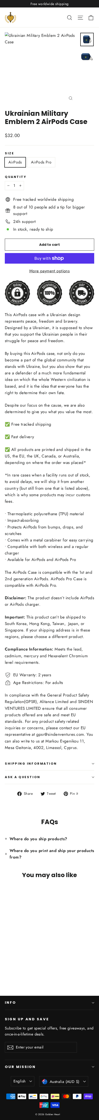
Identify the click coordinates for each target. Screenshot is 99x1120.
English (19, 1081)
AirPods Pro (41, 162)
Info (10, 1002)
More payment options (49, 271)
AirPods (15, 162)
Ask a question (22, 777)
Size (9, 153)
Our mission (20, 1066)
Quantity (15, 177)
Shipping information (31, 764)
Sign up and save (27, 1019)
